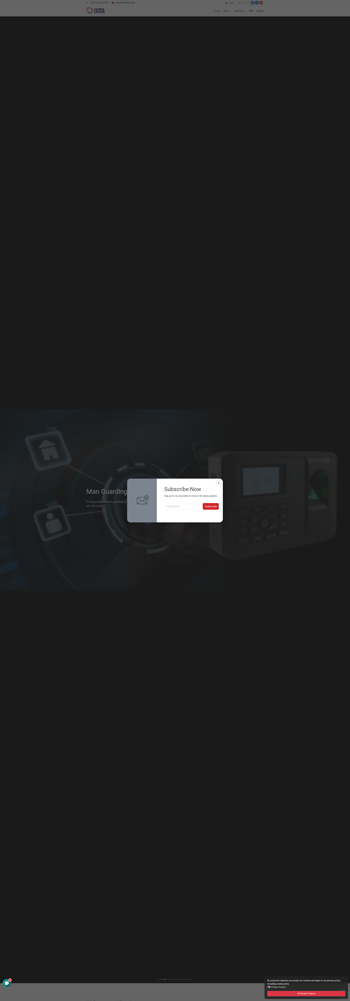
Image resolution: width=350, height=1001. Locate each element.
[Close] (218, 482)
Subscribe (211, 506)
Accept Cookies (307, 993)
